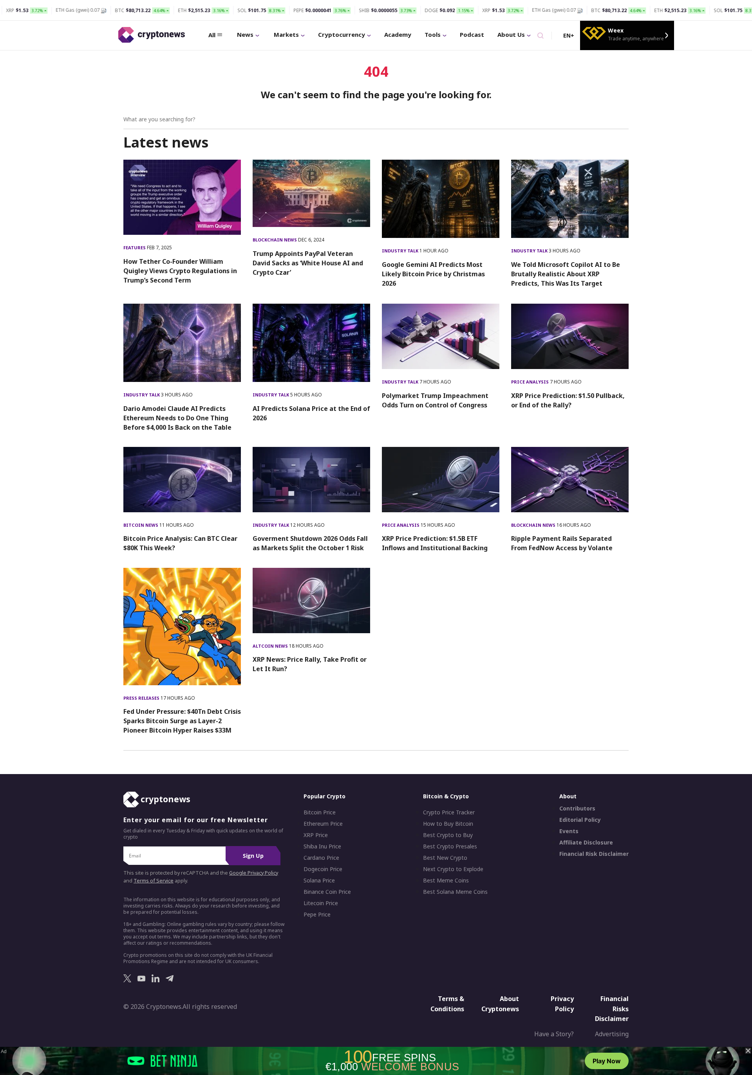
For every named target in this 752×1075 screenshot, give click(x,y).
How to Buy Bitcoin (448, 824)
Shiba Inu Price (322, 846)
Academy (397, 34)
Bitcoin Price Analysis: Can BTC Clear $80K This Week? (180, 543)
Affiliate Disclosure (586, 842)
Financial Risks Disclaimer (612, 1008)
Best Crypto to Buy (448, 835)
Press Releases (142, 698)
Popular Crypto (324, 796)
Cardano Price (321, 858)
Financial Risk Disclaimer (594, 854)
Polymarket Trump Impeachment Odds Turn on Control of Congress (435, 400)
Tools (433, 34)
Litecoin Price (321, 903)
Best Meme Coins (446, 880)
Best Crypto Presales (450, 846)
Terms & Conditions (447, 1003)
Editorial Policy (580, 820)
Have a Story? (554, 1034)
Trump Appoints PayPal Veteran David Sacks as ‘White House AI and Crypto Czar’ (308, 263)
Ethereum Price (323, 824)
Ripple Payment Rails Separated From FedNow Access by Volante (562, 543)
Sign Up (253, 855)
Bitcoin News (141, 525)
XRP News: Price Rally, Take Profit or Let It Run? (310, 664)
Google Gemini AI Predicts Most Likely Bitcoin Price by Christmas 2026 (433, 274)
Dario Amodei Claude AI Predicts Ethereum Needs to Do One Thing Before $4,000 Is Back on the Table (177, 418)
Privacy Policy (562, 1003)
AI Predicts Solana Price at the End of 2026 (311, 413)
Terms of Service (154, 880)
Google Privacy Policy (253, 873)
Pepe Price (317, 914)
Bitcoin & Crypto (446, 796)
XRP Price (316, 835)
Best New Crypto (445, 858)
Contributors (577, 808)
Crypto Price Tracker (449, 812)
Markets (286, 34)
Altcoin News (271, 646)
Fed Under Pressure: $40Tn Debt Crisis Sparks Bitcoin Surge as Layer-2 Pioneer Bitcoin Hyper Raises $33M (182, 721)
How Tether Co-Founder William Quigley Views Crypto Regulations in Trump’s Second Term (180, 271)
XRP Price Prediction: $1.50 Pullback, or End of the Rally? (568, 400)
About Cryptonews (500, 1003)
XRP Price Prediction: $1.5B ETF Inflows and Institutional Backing (435, 543)
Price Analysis (530, 382)
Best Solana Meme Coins (455, 892)
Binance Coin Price (327, 892)
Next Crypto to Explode (453, 869)
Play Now (607, 1061)
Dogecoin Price (323, 869)
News (245, 34)
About (568, 796)
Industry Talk (400, 251)
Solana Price (319, 880)
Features (135, 247)
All (211, 35)
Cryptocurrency (341, 34)
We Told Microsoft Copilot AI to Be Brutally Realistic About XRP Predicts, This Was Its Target (565, 274)
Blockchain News (275, 240)
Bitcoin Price (320, 812)
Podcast (472, 34)
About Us (511, 34)
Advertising (612, 1034)
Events (568, 831)
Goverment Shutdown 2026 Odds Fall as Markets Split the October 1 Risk (310, 543)
